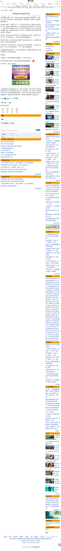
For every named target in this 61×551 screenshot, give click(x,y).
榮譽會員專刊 (50, 14)
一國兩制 (50, 303)
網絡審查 (58, 319)
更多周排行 (57, 274)
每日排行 (28, 4)
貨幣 (53, 307)
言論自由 (58, 324)
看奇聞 (51, 7)
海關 (49, 328)
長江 (56, 286)
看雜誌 (28, 538)
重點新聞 (14, 4)
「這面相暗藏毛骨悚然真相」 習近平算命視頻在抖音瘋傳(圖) (52, 167)
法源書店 (24, 538)
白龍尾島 (55, 322)
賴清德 (47, 280)
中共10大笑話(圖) (50, 411)
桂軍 (50, 332)
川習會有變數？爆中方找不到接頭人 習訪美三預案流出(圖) (14, 165)
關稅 (58, 294)
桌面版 (5, 536)
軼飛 (52, 500)
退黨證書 (43, 538)
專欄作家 (24, 5)
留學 (47, 328)
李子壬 (49, 506)
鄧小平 (53, 334)
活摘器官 (48, 320)
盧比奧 (50, 280)
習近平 (50, 284)
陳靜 (49, 502)
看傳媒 (35, 538)
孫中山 (55, 332)
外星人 (49, 340)
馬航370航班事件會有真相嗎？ (8, 141)
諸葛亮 (53, 336)
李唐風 (52, 502)
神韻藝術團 (19, 538)
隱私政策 (27, 536)
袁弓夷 (47, 288)
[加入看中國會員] (21, 79)
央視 (50, 326)
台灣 (47, 313)
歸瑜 (50, 500)
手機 (55, 338)
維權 (57, 317)
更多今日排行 (56, 223)
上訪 (51, 319)
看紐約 (34, 7)
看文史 (42, 7)
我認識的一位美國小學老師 (7, 152)
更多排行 (58, 431)
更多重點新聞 (56, 132)
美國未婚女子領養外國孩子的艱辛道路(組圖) (11, 146)
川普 (58, 278)
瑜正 (57, 504)
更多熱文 (58, 384)
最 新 (8, 4)
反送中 (54, 299)
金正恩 (48, 294)
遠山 (55, 500)
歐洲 (36, 540)
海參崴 (56, 311)
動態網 (47, 538)
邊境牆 (47, 295)
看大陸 (10, 7)
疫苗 (58, 290)
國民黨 (51, 282)
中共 (57, 292)
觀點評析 (52, 523)
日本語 (37, 542)
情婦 (47, 301)
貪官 (57, 299)
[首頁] (30, 2)
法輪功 (53, 319)
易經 (56, 336)
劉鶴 (47, 297)
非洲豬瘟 (52, 315)
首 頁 (3, 4)
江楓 (47, 506)
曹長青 (57, 506)
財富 (51, 311)
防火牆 (54, 317)
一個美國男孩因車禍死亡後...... (8, 148)
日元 (51, 309)
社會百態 (57, 523)
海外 (53, 330)
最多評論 (43, 4)
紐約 (29, 540)
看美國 (18, 7)
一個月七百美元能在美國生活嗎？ (9, 154)
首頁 (2, 10)
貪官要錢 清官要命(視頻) (56, 489)
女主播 (47, 326)
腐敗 (49, 301)
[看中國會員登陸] (21, 82)
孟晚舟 (55, 294)
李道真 (47, 500)
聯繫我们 (36, 536)
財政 (49, 311)
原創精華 (36, 5)
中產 (54, 311)
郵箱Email (47, 529)
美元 (50, 307)
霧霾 (47, 317)
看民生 (26, 7)
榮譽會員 (5, 90)
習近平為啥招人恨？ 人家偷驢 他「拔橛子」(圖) (12, 167)
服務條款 (21, 536)
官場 (56, 301)
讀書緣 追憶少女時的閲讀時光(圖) (9, 185)
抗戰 (53, 332)
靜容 (51, 504)
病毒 (54, 280)
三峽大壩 (49, 286)
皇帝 (50, 336)
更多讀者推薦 (38, 188)
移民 (55, 326)
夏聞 (57, 500)
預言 (57, 338)
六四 (54, 290)
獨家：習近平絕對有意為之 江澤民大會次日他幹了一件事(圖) (53, 395)
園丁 (55, 502)
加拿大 (51, 305)
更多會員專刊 (56, 41)
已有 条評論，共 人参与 (7, 123)
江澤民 (53, 297)
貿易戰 (47, 284)
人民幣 (55, 307)
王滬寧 (49, 297)
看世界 (38, 7)
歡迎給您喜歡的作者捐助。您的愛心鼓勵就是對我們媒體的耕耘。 (16, 60)
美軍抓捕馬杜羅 (49, 50)
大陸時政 (11, 10)
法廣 (54, 303)
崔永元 (56, 297)
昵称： (3, 119)
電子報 (10, 536)
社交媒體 (57, 303)
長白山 (50, 322)
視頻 (30, 5)
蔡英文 (49, 313)
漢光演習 (48, 282)
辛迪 (47, 508)
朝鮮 (48, 305)
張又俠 (54, 284)
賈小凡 (57, 498)
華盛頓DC (32, 540)
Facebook (48, 536)
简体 (57, 1)
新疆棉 (53, 286)
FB (46, 305)
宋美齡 (49, 334)
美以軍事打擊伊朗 (50, 46)
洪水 (58, 286)
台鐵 (55, 282)
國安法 (57, 282)
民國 (48, 332)
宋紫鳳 (47, 498)
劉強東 (55, 313)
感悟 (52, 338)
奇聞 (47, 340)
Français (28, 542)
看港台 (22, 7)
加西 (39, 540)
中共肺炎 (48, 278)
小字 (40, 15)
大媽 (58, 313)
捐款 (32, 536)
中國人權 (48, 525)
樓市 (47, 311)
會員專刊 (43, 5)
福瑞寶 (39, 538)
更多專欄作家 (56, 510)
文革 (55, 340)
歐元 (49, 309)
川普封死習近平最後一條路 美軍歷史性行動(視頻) (12, 181)
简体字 (24, 542)
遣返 (51, 328)
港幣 (54, 309)
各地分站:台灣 (24, 540)
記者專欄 (57, 4)
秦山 (49, 504)
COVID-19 (57, 280)
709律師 (47, 319)
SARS (48, 324)
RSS (56, 536)
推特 (53, 536)
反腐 (51, 301)
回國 (56, 328)
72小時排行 (35, 4)
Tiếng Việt (33, 542)
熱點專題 (17, 5)
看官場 (14, 7)
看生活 (47, 7)
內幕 (49, 299)
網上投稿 (42, 536)
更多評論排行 (38, 174)
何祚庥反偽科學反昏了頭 (6, 157)
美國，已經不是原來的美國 (7, 143)
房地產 (56, 309)
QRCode (12, 98)
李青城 (54, 504)
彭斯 (50, 295)
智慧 (50, 338)
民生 (50, 330)
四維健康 (53, 506)
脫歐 (54, 305)
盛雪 (57, 502)
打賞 (34, 15)
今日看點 (21, 4)
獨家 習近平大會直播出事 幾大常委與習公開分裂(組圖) (14, 169)
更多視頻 (58, 494)
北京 (52, 313)
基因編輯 (50, 317)
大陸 (56, 315)
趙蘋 (47, 504)
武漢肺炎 (54, 278)
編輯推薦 (50, 4)
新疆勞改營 (52, 324)
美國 (52, 295)
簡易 (55, 498)
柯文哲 (47, 292)
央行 (57, 305)
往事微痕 (51, 288)
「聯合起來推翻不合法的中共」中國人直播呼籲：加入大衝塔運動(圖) (17, 162)
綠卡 (48, 330)
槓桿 (48, 307)
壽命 (52, 340)
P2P (58, 315)
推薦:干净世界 (13, 538)
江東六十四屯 (53, 320)
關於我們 (15, 536)
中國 (31, 17)
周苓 (47, 502)
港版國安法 (49, 290)
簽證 (54, 328)
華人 (53, 326)
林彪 (56, 334)
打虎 (54, 301)
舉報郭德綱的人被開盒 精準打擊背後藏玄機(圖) (12, 171)
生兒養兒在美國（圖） (6, 150)
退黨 (56, 290)
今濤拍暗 (51, 498)
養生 (57, 340)
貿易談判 (56, 295)
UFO (55, 292)
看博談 (30, 7)
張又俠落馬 (48, 48)
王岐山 (52, 294)
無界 (50, 538)
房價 (47, 315)
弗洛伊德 (51, 292)
